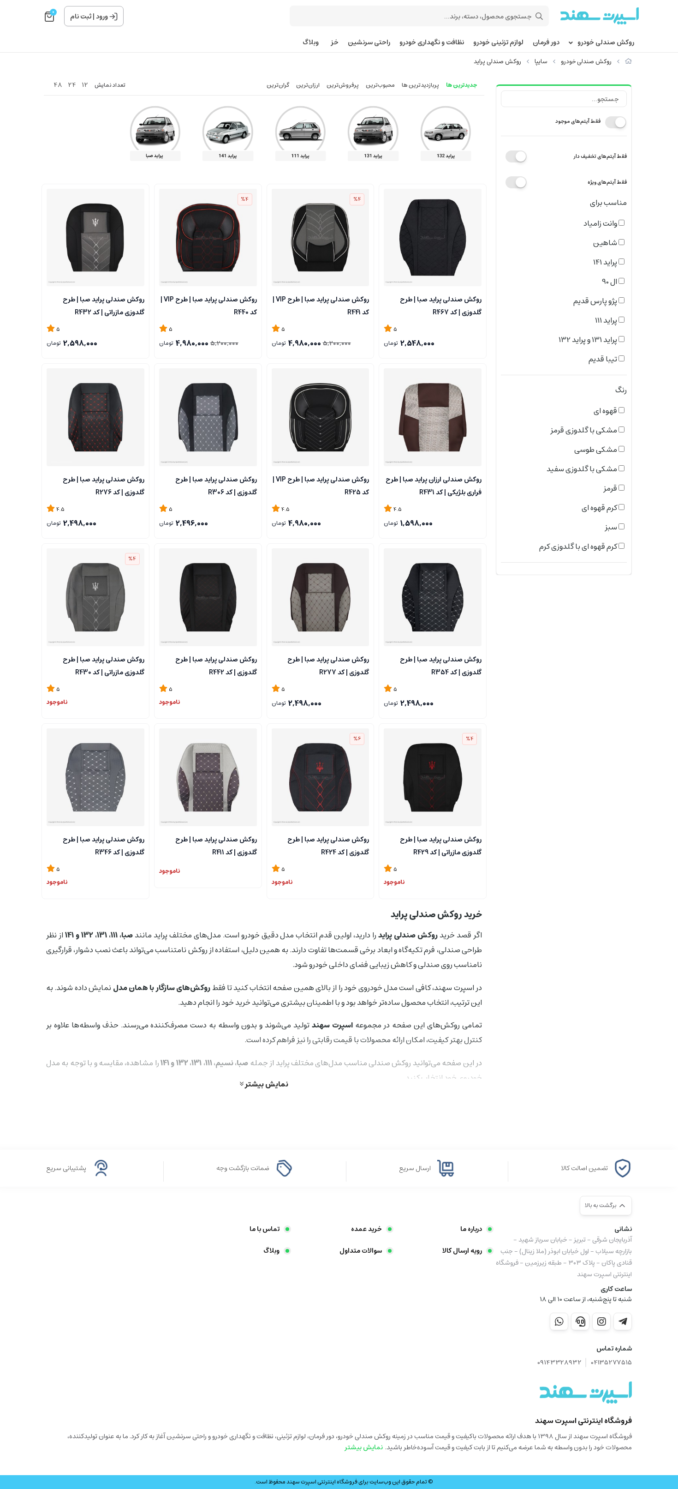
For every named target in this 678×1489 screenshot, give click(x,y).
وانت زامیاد (601, 223)
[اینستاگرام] (601, 1321)
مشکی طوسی (596, 449)
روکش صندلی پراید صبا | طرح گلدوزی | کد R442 (216, 665)
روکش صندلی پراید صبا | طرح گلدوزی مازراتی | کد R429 (441, 845)
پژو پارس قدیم (596, 300)
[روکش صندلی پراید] (586, 1392)
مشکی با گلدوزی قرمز (584, 430)
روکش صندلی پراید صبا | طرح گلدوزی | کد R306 (216, 485)
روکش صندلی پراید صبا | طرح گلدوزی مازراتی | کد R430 (103, 665)
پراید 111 (607, 320)
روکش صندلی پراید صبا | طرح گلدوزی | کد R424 (328, 845)
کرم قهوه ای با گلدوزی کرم (579, 546)
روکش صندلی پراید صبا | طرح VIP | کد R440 (209, 305)
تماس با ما (265, 1229)
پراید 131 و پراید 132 (589, 339)
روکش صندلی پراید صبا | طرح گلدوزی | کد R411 (216, 845)
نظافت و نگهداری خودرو (431, 43)
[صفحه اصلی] (628, 61)
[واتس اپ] (559, 1321)
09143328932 (559, 1363)
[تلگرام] (622, 1321)
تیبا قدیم (604, 359)
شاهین (606, 242)
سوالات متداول (360, 1250)
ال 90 (610, 281)
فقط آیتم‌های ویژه (607, 182)
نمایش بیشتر (266, 1084)
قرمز (611, 488)
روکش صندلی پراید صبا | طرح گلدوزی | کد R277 (328, 665)
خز (333, 43)
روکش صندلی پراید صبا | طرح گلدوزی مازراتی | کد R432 (103, 305)
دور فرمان (546, 43)
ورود (102, 16)
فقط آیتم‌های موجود (578, 121)
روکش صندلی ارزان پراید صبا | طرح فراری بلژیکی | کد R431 (434, 485)
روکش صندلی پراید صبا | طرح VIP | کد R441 (321, 305)
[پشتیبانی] (580, 1321)
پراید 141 (606, 262)
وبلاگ (311, 43)
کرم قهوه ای (600, 507)
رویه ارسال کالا (462, 1250)
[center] (539, 16)
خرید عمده (366, 1229)
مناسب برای (608, 202)
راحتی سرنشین (369, 43)
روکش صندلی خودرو (605, 43)
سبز (612, 527)
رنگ (621, 390)
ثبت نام (80, 16)
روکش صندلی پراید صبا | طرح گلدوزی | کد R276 (103, 485)
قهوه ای (606, 410)
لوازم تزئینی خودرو (498, 43)
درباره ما (471, 1229)
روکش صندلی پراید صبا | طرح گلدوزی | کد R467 (441, 305)
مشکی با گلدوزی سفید (583, 468)
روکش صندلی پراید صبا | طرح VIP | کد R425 (321, 485)
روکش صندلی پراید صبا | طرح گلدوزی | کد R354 (441, 665)
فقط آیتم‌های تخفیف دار (600, 156)
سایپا (541, 61)
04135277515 (611, 1363)
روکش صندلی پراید (497, 61)
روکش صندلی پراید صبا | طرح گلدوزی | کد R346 (103, 845)
